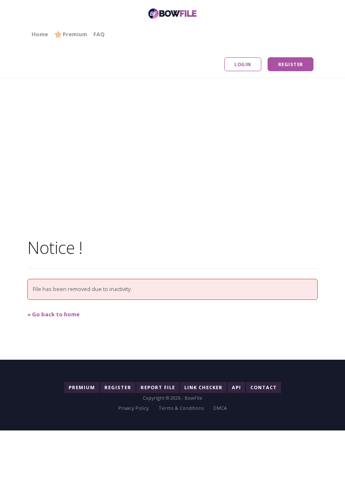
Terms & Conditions (181, 408)
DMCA (220, 408)
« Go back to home (53, 314)
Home (40, 34)
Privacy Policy (133, 408)
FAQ (99, 34)
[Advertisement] (172, 137)
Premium (75, 34)
